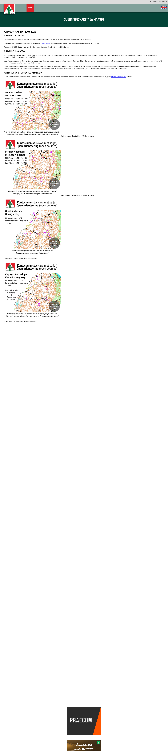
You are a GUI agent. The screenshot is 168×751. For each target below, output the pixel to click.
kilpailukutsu (45, 43)
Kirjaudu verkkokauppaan (158, 2)
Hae (30, 8)
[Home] (164, 7)
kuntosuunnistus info (118, 77)
